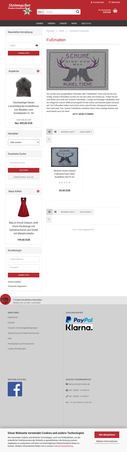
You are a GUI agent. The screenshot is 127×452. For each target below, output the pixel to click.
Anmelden (23, 53)
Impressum (13, 317)
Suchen (24, 170)
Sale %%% (86, 23)
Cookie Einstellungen (17, 349)
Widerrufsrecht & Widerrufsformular (23, 333)
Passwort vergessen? (17, 286)
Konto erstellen (14, 282)
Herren (51, 23)
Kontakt (11, 322)
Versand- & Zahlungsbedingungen (22, 328)
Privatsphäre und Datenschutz (21, 344)
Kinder (63, 23)
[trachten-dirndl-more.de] (20, 9)
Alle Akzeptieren (107, 434)
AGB (10, 338)
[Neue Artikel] (38, 191)
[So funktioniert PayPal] (79, 319)
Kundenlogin (98, 2)
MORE (74, 23)
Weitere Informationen (107, 441)
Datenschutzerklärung (63, 446)
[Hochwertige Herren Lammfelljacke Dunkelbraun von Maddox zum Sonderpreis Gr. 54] (23, 87)
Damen (39, 23)
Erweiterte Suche (24, 177)
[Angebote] (38, 71)
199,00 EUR (23, 239)
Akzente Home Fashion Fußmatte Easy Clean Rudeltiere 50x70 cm (65, 173)
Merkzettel (115, 2)
